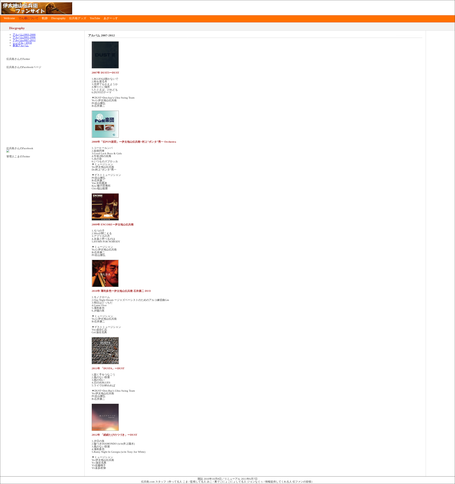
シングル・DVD (22, 42)
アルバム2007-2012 (24, 40)
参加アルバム (21, 45)
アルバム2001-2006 (24, 37)
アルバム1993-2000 (24, 34)
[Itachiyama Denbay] (7, 151)
